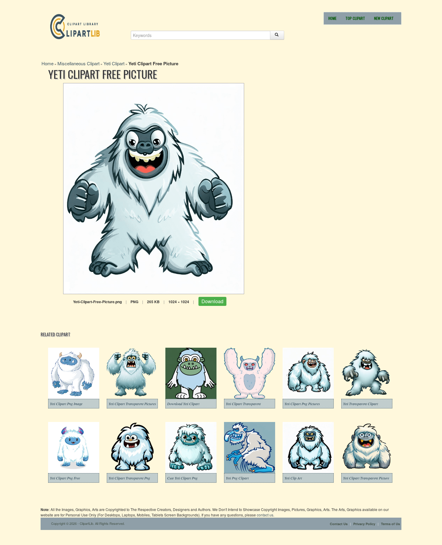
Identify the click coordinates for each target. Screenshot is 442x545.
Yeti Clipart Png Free (65, 478)
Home (332, 18)
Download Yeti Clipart (183, 403)
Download (212, 301)
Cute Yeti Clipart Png (182, 478)
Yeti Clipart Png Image (66, 403)
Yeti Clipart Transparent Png (129, 478)
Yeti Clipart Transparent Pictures (132, 403)
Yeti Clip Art (293, 478)
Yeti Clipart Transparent (243, 403)
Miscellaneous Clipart (78, 63)
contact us (265, 514)
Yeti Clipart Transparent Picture (366, 478)
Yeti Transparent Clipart (360, 403)
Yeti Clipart (113, 63)
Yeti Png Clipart (237, 478)
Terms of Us (390, 524)
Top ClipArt (355, 18)
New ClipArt (384, 18)
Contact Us (339, 524)
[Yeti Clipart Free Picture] (153, 187)
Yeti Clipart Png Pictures (302, 403)
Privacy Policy (364, 524)
